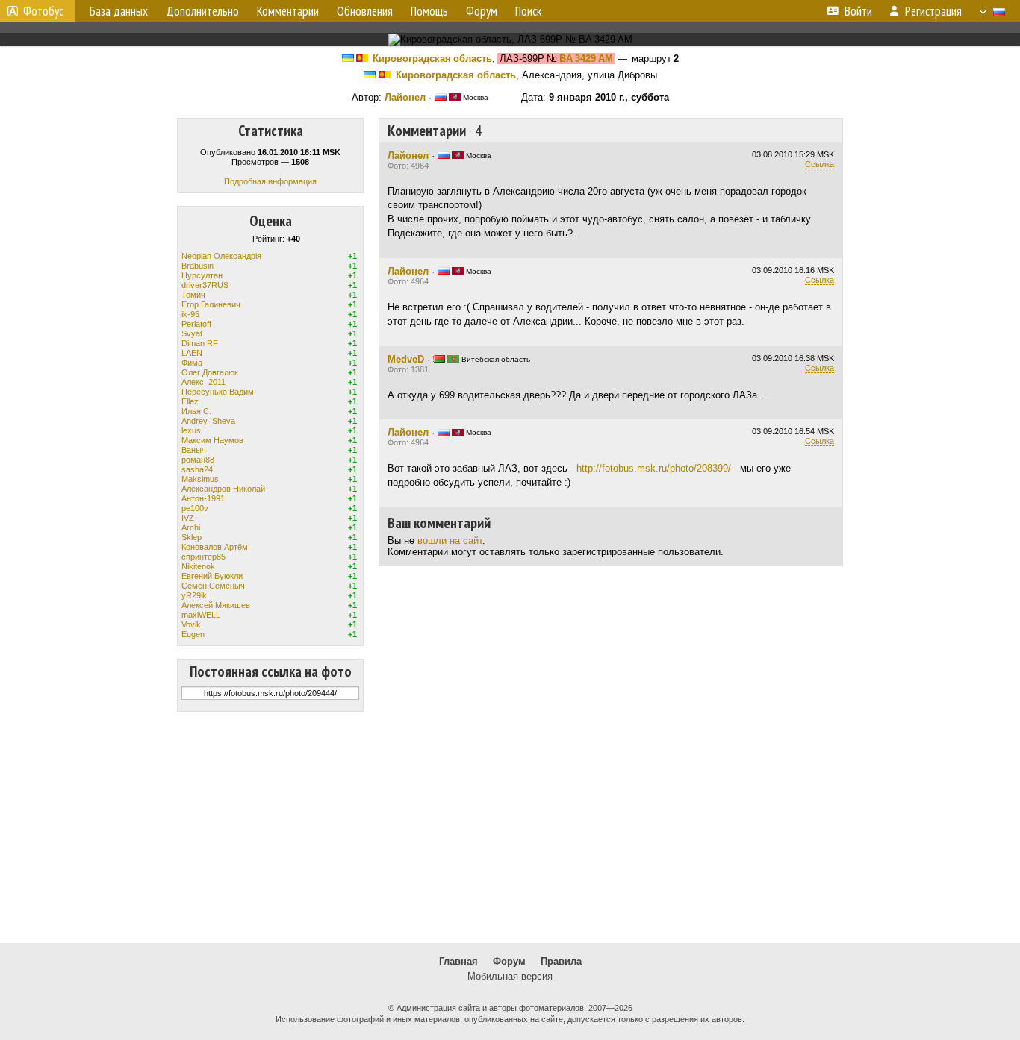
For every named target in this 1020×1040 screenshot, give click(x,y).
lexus (191, 430)
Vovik (191, 624)
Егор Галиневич (210, 304)
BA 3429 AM (586, 58)
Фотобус (43, 11)
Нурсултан (202, 275)
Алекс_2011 (203, 382)
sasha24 (197, 469)
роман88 (197, 459)
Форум (509, 961)
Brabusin (197, 265)
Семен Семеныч (213, 585)
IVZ (187, 517)
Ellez (190, 401)
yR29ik (194, 595)
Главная (458, 961)
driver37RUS (204, 285)
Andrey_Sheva (208, 420)
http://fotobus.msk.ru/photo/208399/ (653, 468)
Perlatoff (196, 323)
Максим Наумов (212, 440)
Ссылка (819, 164)
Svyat (191, 333)
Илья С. (196, 411)
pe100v (194, 508)
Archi (190, 527)
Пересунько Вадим (217, 391)
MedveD (406, 359)
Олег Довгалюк (209, 372)
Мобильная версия (510, 976)
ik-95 (190, 314)
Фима (191, 362)
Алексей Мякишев (215, 605)
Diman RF (199, 343)
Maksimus (200, 478)
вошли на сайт (449, 540)
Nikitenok (198, 566)
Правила (561, 961)
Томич (193, 294)
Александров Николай (223, 488)
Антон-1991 (203, 498)
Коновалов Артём (214, 546)
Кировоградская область (432, 58)
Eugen (193, 634)
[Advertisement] (510, 827)
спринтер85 (203, 556)
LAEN (191, 352)
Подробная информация (270, 181)
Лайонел (405, 97)
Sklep (191, 537)
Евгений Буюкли (212, 575)
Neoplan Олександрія (221, 255)
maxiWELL (200, 614)
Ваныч (193, 449)
